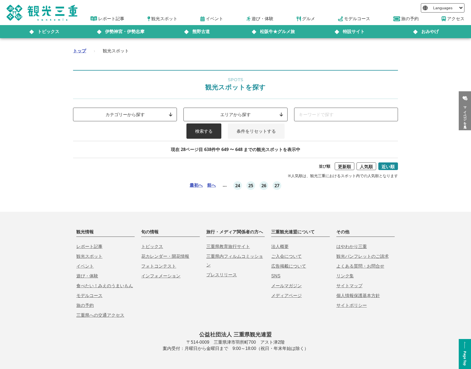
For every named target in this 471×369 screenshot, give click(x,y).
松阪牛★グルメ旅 (277, 31)
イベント (85, 266)
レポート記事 (89, 246)
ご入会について (286, 256)
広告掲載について (288, 266)
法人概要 (280, 246)
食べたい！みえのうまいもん (104, 285)
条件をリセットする (256, 131)
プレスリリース (221, 275)
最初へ (196, 185)
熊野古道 (201, 31)
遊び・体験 (87, 276)
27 (276, 186)
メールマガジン (286, 285)
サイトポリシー (351, 305)
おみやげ (430, 31)
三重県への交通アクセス (100, 315)
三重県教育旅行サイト (228, 246)
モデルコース (89, 295)
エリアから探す (235, 114)
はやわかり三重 (351, 246)
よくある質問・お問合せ (360, 266)
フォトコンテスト (158, 266)
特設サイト (354, 31)
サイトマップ (349, 285)
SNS (275, 276)
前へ (211, 185)
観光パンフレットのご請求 (362, 256)
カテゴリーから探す (125, 114)
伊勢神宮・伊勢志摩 (124, 31)
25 (250, 186)
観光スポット (89, 256)
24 (237, 186)
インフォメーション (160, 276)
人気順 (366, 167)
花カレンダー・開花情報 (165, 256)
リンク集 (345, 276)
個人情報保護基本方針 (358, 295)
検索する (204, 131)
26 (263, 186)
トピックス (48, 31)
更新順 (344, 167)
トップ (79, 51)
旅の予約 (85, 305)
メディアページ (286, 295)
